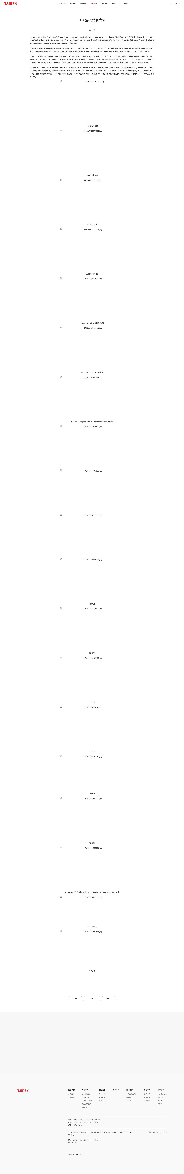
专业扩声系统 (86, 1104)
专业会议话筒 (86, 1097)
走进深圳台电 (162, 1094)
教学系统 (71, 1097)
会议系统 (71, 1094)
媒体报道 (147, 1101)
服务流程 (102, 1101)
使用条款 (78, 1155)
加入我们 (161, 1101)
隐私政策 (71, 1155)
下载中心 (129, 1101)
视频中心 (129, 1097)
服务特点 (102, 1097)
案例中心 (94, 4)
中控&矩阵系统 (87, 1101)
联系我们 (161, 1104)
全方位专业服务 (131, 1094)
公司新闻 (147, 1094)
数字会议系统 (86, 1094)
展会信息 (147, 1097)
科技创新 (161, 1097)
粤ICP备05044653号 (74, 1143)
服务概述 (102, 1094)
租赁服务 (83, 4)
